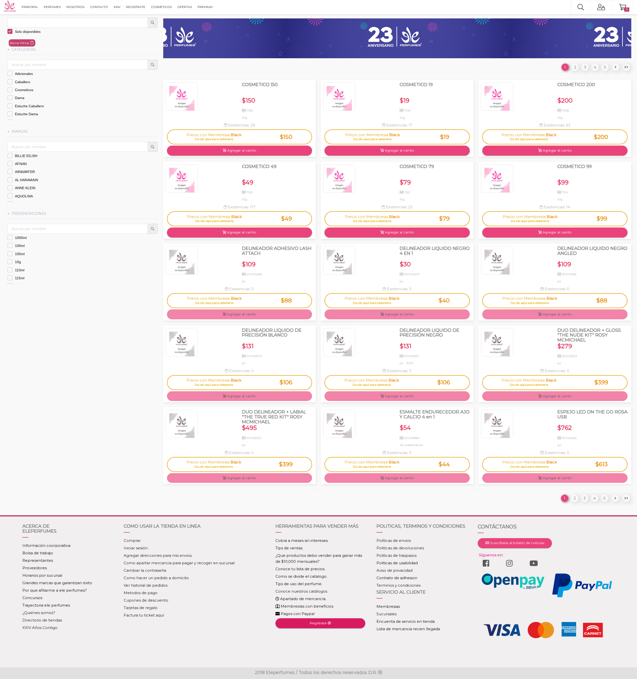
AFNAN (21, 164)
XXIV (117, 7)
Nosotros (75, 7)
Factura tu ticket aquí (144, 615)
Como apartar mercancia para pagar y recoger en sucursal (179, 563)
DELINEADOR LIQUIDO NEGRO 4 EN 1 (435, 251)
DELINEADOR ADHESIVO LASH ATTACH (277, 251)
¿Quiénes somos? (38, 612)
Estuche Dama (26, 114)
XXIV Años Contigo (39, 627)
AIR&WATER (25, 172)
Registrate (135, 7)
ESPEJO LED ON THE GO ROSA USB (592, 415)
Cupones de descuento (146, 600)
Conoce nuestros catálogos (301, 591)
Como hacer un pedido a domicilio (156, 577)
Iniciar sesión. (136, 548)
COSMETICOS (161, 7)
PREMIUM (205, 7)
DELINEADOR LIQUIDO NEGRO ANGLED (592, 251)
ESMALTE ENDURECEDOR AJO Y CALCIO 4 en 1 (435, 415)
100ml (20, 246)
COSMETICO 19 (416, 84)
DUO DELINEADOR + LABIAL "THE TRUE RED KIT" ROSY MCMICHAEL (274, 417)
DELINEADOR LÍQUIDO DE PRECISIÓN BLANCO (272, 333)
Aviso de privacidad (394, 570)
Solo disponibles (28, 32)
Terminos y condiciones (398, 585)
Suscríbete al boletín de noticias (516, 543)
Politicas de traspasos (396, 555)
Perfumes (52, 7)
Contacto (99, 7)
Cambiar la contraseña (145, 570)
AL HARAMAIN (26, 180)
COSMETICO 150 (260, 84)
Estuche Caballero (29, 106)
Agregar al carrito (241, 150)
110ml (19, 270)
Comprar (132, 540)
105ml (20, 254)
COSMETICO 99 (574, 166)
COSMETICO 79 (417, 166)
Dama (19, 98)
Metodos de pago (141, 592)
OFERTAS (184, 7)
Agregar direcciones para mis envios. (158, 555)
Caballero (22, 82)
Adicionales (24, 74)
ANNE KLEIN (25, 188)
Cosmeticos (24, 90)
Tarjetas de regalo (141, 607)
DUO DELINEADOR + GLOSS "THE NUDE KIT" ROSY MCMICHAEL (589, 335)
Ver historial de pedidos (145, 585)
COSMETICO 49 (259, 166)
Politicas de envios (393, 540)
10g (18, 262)
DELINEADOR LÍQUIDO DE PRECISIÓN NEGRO (429, 333)
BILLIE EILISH (26, 156)
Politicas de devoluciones (400, 548)
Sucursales (386, 614)
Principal (30, 7)
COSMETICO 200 (576, 84)
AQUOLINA (24, 196)
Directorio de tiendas (42, 620)
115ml (19, 278)
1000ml (21, 238)
